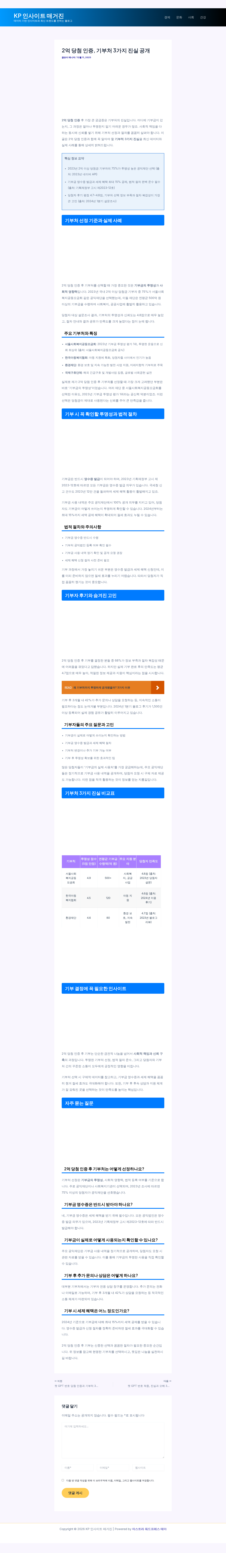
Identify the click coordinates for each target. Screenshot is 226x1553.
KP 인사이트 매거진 (39, 15)
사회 (191, 17)
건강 (203, 17)
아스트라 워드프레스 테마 (149, 1529)
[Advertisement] (113, 88)
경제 (167, 17)
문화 (179, 17)
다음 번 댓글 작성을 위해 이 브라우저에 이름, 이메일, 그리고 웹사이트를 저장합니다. (110, 1480)
